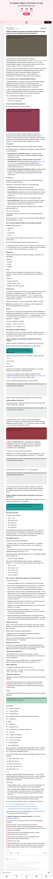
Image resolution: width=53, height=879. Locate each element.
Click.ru (11, 27)
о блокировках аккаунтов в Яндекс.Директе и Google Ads (22, 808)
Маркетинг (12, 29)
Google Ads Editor (40, 375)
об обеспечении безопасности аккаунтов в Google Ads (22, 806)
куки (10, 872)
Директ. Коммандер (12, 377)
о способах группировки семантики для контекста (21, 804)
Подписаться (43, 28)
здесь (35, 249)
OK (48, 872)
